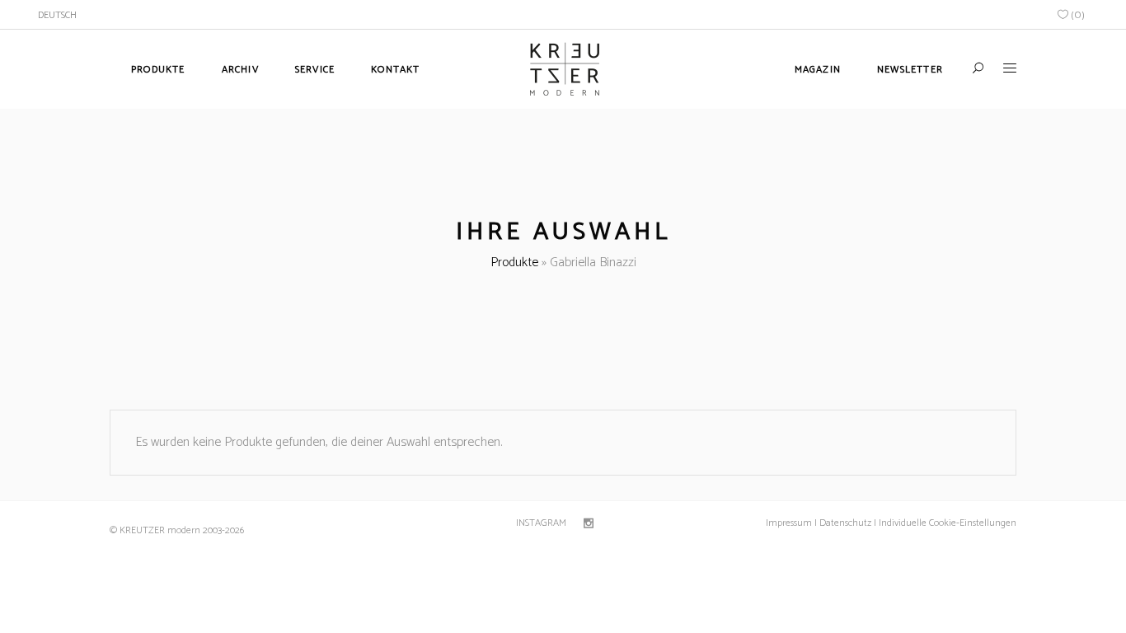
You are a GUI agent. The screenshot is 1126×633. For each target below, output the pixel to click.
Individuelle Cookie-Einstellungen (946, 523)
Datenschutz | (847, 523)
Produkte (514, 262)
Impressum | (791, 523)
